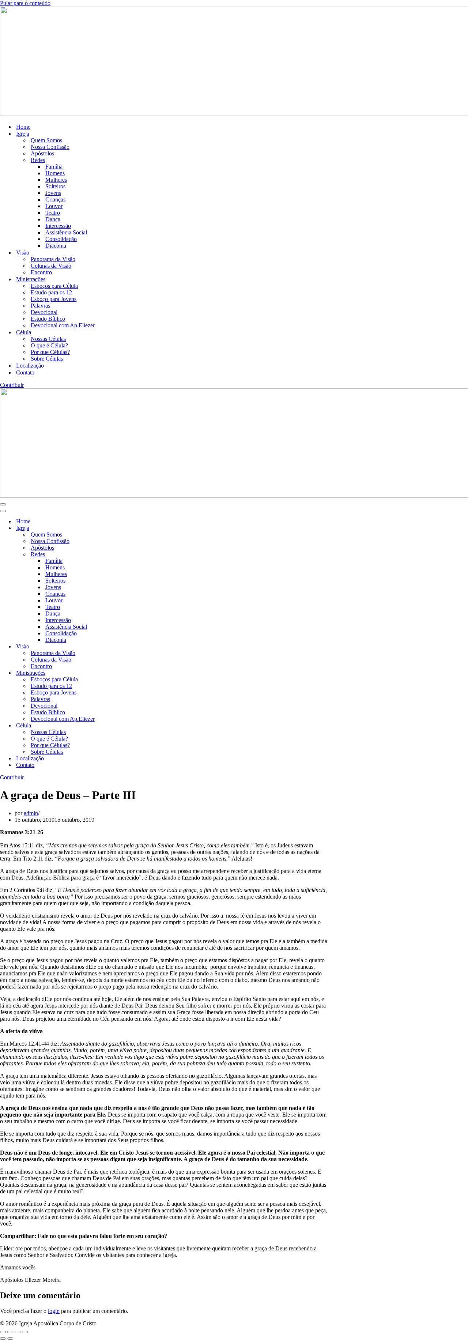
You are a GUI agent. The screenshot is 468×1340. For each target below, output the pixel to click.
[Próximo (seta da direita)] (10, 1338)
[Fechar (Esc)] (25, 1332)
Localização (30, 365)
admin (31, 813)
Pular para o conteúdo (25, 3)
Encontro (41, 272)
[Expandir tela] (10, 1332)
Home (23, 127)
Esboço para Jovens (53, 299)
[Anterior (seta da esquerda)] (3, 1338)
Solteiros (55, 186)
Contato (25, 372)
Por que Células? (50, 352)
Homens (55, 173)
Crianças (55, 199)
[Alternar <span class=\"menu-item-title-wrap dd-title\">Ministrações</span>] (128, 673)
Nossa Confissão (50, 147)
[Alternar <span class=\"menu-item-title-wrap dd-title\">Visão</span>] (128, 647)
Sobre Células (47, 358)
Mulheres (56, 180)
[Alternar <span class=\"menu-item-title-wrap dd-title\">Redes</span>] (128, 555)
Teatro (52, 213)
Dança (52, 219)
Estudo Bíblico (48, 319)
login (54, 1311)
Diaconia (55, 245)
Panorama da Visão (53, 259)
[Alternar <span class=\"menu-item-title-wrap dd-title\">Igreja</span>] (128, 528)
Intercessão (58, 226)
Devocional (44, 312)
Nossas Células (48, 339)
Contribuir (12, 385)
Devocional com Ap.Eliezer (63, 325)
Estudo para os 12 (51, 292)
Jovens (53, 193)
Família (54, 166)
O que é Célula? (49, 345)
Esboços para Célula (54, 286)
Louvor (54, 206)
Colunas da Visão (51, 266)
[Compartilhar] (17, 1332)
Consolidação (61, 239)
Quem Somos (46, 140)
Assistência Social (66, 232)
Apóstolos (42, 153)
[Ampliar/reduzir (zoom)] (3, 1332)
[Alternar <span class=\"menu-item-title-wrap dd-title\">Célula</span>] (128, 726)
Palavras (40, 305)
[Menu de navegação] (3, 504)
